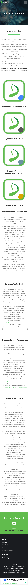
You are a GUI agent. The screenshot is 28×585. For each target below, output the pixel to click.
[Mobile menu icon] (25, 2)
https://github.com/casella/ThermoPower (14, 322)
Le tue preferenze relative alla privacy (15, 580)
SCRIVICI (14, 528)
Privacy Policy (5, 554)
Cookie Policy (5, 558)
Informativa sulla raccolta (9, 583)
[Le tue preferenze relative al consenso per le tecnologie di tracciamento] (25, 582)
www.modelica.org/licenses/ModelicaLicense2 (15, 329)
